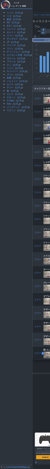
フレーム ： (37, 31)
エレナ (10, 93)
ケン (9, 64)
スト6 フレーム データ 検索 (16, 4)
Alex (9, 103)
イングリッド (13, 107)
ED (8, 22)
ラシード (11, 28)
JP (8, 42)
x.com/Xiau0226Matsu (17, 466)
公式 (18, 12)
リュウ (10, 12)
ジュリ (10, 68)
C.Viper (10, 100)
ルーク (10, 84)
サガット (11, 97)
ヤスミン (11, 110)
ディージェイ (13, 51)
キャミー (11, 32)
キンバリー (12, 71)
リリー (10, 35)
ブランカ (11, 61)
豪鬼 (9, 19)
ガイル (10, 74)
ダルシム (11, 58)
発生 (43, 31)
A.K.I (9, 25)
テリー (10, 87)
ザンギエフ (12, 38)
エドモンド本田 (14, 54)
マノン (10, 48)
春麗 (9, 77)
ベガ (9, 16)
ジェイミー (12, 81)
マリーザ (11, 45)
